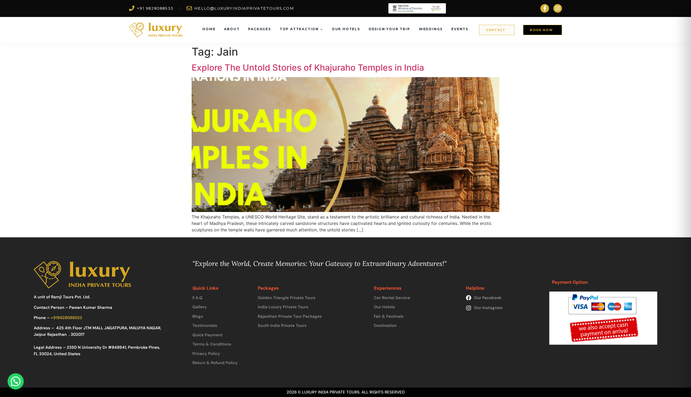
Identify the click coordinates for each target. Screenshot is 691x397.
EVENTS (459, 29)
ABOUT (231, 29)
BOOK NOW (541, 30)
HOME (208, 29)
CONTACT (496, 30)
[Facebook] (544, 8)
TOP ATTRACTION (299, 29)
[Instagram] (557, 8)
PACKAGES (259, 29)
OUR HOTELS (346, 29)
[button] (16, 381)
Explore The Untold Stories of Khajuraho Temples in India (308, 67)
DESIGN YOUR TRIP (389, 29)
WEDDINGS (431, 29)
